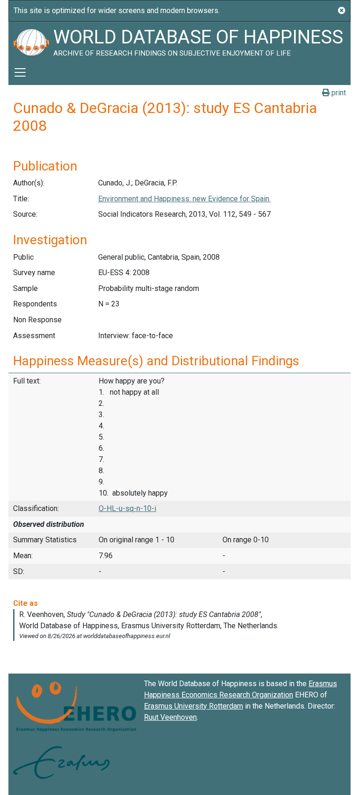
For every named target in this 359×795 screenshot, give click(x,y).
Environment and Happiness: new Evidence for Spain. (184, 198)
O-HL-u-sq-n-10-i (127, 508)
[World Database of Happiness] (30, 40)
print (338, 92)
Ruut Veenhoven (170, 717)
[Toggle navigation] (20, 72)
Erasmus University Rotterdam (193, 706)
